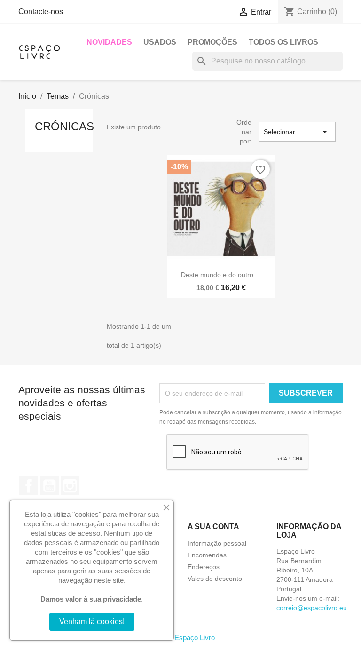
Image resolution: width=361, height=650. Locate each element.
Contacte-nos (40, 12)
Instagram (70, 485)
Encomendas (207, 555)
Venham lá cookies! (92, 622)
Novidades (109, 42)
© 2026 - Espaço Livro (180, 638)
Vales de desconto (215, 578)
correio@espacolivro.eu (311, 607)
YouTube (49, 485)
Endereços (204, 567)
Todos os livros (283, 42)
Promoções (212, 42)
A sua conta (213, 527)
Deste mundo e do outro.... (221, 274)
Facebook (28, 485)
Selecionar (297, 131)
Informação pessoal (217, 543)
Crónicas (64, 126)
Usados (159, 42)
